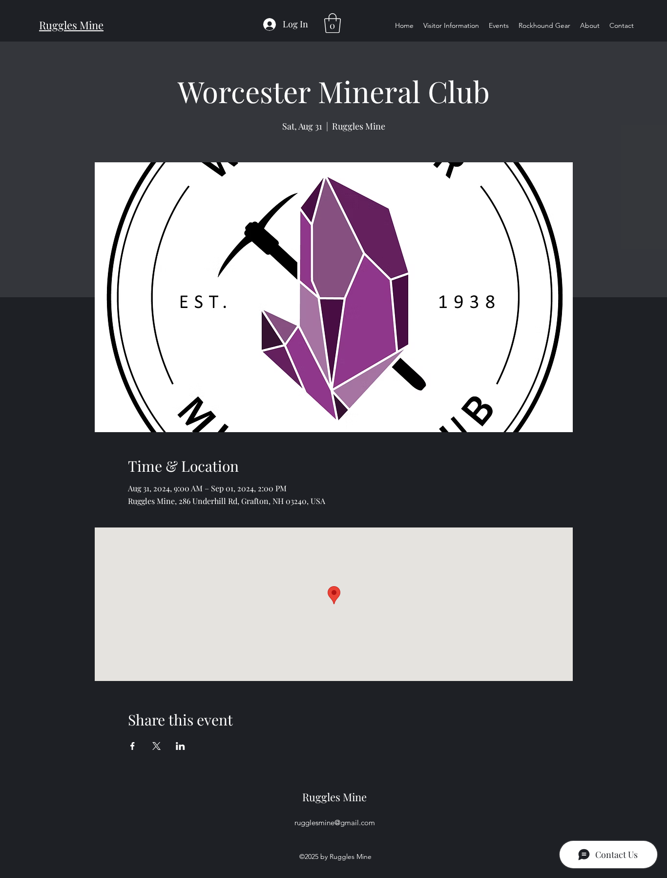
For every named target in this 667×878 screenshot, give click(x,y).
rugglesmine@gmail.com (334, 822)
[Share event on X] (156, 746)
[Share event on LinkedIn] (180, 746)
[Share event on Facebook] (132, 746)
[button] (332, 23)
